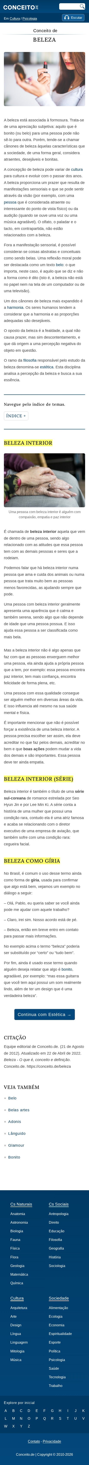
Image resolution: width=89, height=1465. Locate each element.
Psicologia (29, 18)
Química (16, 1283)
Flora (14, 1257)
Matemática (19, 1274)
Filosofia (55, 1240)
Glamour (16, 1145)
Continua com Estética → (45, 1014)
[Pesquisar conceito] (82, 6)
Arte (13, 1316)
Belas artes (19, 1110)
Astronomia (19, 1222)
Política (54, 1351)
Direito (54, 1222)
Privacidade (52, 1441)
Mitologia (17, 1351)
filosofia (30, 360)
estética (46, 367)
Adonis (14, 1122)
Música (15, 1360)
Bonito (14, 1157)
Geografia (56, 1248)
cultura (77, 169)
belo (59, 265)
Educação (56, 1231)
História (55, 1257)
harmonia (15, 307)
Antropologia (58, 1214)
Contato (34, 1441)
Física (15, 1248)
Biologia (16, 1231)
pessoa (10, 202)
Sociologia (57, 1266)
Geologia (17, 1266)
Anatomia (17, 1214)
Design (15, 1325)
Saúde (54, 1368)
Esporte (55, 1342)
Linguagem (19, 1342)
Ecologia (55, 1316)
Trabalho (55, 1386)
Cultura (15, 18)
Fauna (15, 1240)
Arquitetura (18, 1308)
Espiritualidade (60, 1334)
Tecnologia (57, 1377)
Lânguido (16, 1133)
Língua (15, 1334)
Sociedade (59, 1298)
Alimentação (58, 1308)
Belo (12, 1098)
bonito (67, 969)
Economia (56, 1325)
